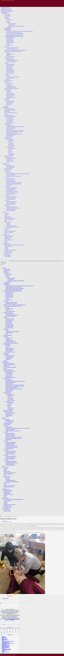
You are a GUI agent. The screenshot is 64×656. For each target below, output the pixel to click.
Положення (8, 223)
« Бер (9, 634)
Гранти (6, 233)
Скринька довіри (7, 98)
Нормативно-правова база (10, 355)
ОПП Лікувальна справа (10, 167)
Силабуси (6, 113)
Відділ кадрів (7, 74)
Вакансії (8, 79)
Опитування (8, 55)
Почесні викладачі (9, 27)
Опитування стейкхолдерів (9, 57)
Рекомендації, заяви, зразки (11, 122)
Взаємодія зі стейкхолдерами (11, 61)
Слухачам (5, 495)
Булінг (3, 638)
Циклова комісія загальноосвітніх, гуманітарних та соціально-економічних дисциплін (20, 31)
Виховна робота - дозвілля (9, 155)
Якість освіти (7, 46)
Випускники (8, 22)
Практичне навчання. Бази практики (10, 116)
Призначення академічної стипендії (10, 218)
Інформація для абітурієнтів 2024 (12, 196)
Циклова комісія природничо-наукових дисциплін (14, 32)
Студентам (10, 141)
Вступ (3, 640)
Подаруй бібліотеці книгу (10, 70)
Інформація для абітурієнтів (11, 178)
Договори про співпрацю (8, 252)
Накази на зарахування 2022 (11, 181)
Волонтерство (6, 336)
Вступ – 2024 (7, 195)
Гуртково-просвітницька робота (11, 341)
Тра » (11, 634)
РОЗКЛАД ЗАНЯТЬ (5, 598)
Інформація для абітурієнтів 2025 (12, 201)
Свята (3, 651)
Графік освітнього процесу (8, 369)
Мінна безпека (8, 359)
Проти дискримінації (9, 350)
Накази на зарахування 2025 (11, 204)
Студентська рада (9, 45)
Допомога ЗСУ (4, 642)
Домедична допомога (10, 83)
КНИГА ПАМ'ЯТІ (7, 28)
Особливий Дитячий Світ (10, 85)
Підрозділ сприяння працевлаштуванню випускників (13, 51)
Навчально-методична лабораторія (11, 387)
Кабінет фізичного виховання (11, 158)
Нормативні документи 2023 (10, 443)
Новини (10, 521)
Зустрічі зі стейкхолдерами (11, 56)
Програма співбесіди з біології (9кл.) (12, 191)
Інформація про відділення (11, 37)
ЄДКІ (5, 220)
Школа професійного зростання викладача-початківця (15, 131)
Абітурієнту (4, 163)
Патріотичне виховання (6, 649)
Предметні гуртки (7, 228)
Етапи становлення (9, 19)
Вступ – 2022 (7, 177)
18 (9, 631)
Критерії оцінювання (8, 216)
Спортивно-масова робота (8, 411)
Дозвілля (8, 162)
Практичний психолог (10, 139)
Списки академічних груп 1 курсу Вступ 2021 (14, 176)
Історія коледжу (7, 18)
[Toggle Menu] (1, 11)
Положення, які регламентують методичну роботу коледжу (16, 126)
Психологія (4, 650)
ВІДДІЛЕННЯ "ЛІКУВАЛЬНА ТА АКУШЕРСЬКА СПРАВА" (14, 36)
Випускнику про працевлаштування (10, 230)
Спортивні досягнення (9, 415)
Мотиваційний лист (9, 439)
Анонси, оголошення (6, 253)
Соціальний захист (11, 154)
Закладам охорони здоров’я (9, 239)
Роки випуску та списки (12, 23)
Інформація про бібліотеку (11, 64)
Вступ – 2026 (7, 205)
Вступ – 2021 (6, 425)
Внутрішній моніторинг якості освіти (12, 47)
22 (1, 632)
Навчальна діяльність (5, 521)
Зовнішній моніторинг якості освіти (11, 303)
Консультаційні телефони (8, 168)
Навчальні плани (7, 111)
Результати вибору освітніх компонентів (12, 481)
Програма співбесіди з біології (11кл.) (12, 192)
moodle (6, 229)
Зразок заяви (8, 224)
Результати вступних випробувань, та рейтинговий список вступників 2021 (18, 173)
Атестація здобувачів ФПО (9, 219)
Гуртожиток (6, 214)
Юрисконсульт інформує (8, 80)
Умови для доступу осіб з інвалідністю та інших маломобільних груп (15, 50)
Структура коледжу (7, 270)
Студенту (4, 211)
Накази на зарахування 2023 (11, 190)
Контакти (6, 106)
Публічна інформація (6, 243)
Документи (6, 248)
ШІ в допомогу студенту (10, 73)
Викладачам (10, 150)
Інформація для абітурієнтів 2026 (12, 206)
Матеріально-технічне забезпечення (9, 504)
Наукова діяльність (5, 647)
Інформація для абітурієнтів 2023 (12, 187)
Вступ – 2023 (7, 186)
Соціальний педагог (9, 401)
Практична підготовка (9, 294)
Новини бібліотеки (9, 66)
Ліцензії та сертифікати (8, 246)
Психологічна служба (7, 392)
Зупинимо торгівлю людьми (11, 94)
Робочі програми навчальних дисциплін (11, 112)
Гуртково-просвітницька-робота (8, 641)
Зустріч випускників (11, 24)
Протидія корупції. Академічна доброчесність (12, 88)
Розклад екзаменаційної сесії (9, 232)
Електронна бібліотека (10, 69)
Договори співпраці (10, 120)
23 (4, 632)
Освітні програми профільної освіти (9, 364)
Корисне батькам (11, 144)
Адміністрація (7, 17)
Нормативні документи (10, 42)
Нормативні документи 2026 (11, 209)
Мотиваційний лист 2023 (9, 448)
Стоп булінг (8, 92)
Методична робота (7, 378)
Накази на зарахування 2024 (10, 453)
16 (4, 631)
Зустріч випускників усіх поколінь (8, 643)
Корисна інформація (8, 169)
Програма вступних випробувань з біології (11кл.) (14, 183)
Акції (3, 636)
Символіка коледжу (8, 14)
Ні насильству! (8, 345)
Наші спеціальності (8, 164)
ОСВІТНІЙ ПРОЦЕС (6, 107)
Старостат (8, 43)
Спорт (3, 652)
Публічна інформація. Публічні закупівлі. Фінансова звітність (14, 244)
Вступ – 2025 (7, 200)
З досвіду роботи (11, 153)
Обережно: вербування (10, 93)
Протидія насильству (8, 89)
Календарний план (7, 238)
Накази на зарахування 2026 (11, 210)
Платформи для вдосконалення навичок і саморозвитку (15, 130)
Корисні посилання (9, 322)
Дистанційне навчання (10, 41)
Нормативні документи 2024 (11, 197)
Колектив (7, 275)
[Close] (0, 514)
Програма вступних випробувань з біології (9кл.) (14, 182)
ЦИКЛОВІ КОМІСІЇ (8, 29)
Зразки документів (9, 136)
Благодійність (9, 84)
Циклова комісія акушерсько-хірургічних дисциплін (14, 289)
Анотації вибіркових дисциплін (11, 225)
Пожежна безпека (9, 103)
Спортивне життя (9, 159)
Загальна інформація (11, 140)
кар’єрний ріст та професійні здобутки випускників (15, 280)
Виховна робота (5, 639)
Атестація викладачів (9, 383)
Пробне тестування (10, 172)
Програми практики (10, 121)
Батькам (8, 406)
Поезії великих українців (10, 65)
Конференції (4, 644)
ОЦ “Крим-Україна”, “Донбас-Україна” (12, 462)
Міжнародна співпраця (8, 251)
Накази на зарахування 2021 (10, 429)
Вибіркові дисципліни (7, 476)
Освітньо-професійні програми (9, 108)
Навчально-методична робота (11, 127)
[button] (2, 264)
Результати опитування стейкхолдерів (12, 60)
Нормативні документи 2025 (10, 457)
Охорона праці (7, 99)
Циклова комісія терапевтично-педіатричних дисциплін (15, 33)
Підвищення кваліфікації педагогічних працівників (14, 134)
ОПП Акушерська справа (10, 420)
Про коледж (4, 13)
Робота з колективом (11, 145)
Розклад (6, 215)
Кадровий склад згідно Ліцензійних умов (12, 331)
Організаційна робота (10, 38)
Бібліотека (5, 317)
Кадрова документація (10, 78)
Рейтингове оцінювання (10, 135)
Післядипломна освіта (6, 234)
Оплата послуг (6, 467)
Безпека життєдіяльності (10, 102)
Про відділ (8, 52)
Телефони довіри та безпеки (11, 97)
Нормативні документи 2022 (10, 434)
